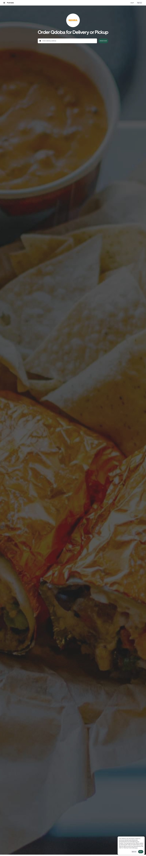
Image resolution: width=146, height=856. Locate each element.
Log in (132, 2)
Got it (140, 851)
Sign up (139, 2)
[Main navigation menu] (4, 3)
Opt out (134, 851)
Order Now (103, 40)
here (136, 847)
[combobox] (68, 41)
